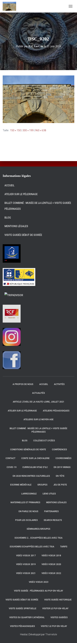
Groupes (42, 485)
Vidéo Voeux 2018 (51, 555)
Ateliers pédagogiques (56, 410)
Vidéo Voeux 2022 (51, 573)
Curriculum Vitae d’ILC (35, 467)
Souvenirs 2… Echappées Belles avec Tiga (38, 538)
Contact (10, 458)
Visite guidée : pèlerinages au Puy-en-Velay (38, 591)
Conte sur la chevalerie (35, 458)
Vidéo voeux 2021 (26, 573)
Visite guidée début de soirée (23, 235)
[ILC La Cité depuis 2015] (11, 6)
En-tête (60, 476)
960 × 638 (40, 130)
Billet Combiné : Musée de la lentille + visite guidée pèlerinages (37, 206)
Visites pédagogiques (22, 626)
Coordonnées (63, 458)
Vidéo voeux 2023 (38, 582)
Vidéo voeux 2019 (26, 564)
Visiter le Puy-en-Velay (55, 608)
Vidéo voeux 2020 (51, 564)
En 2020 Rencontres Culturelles (31, 476)
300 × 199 (28, 130)
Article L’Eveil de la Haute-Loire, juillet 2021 (38, 402)
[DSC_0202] (38, 99)
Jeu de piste (60, 485)
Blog (7, 217)
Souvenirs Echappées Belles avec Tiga (32, 546)
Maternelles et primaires (25, 502)
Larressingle (29, 493)
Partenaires (51, 511)
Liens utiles (49, 493)
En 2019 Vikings (62, 467)
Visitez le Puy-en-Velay (54, 626)
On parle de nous (28, 511)
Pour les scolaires (26, 520)
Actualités (38, 393)
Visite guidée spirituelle (22, 608)
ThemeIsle (51, 634)
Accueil (9, 185)
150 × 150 (15, 130)
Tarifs (63, 546)
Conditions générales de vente (28, 449)
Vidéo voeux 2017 (26, 555)
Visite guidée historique (58, 599)
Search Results (53, 520)
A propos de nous (23, 384)
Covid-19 (11, 467)
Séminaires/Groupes (38, 529)
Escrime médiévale (21, 485)
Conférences (59, 449)
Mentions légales (16, 226)
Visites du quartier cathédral (27, 617)
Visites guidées (59, 617)
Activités (59, 384)
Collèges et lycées (44, 440)
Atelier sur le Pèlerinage (21, 194)
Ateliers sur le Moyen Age (38, 419)
